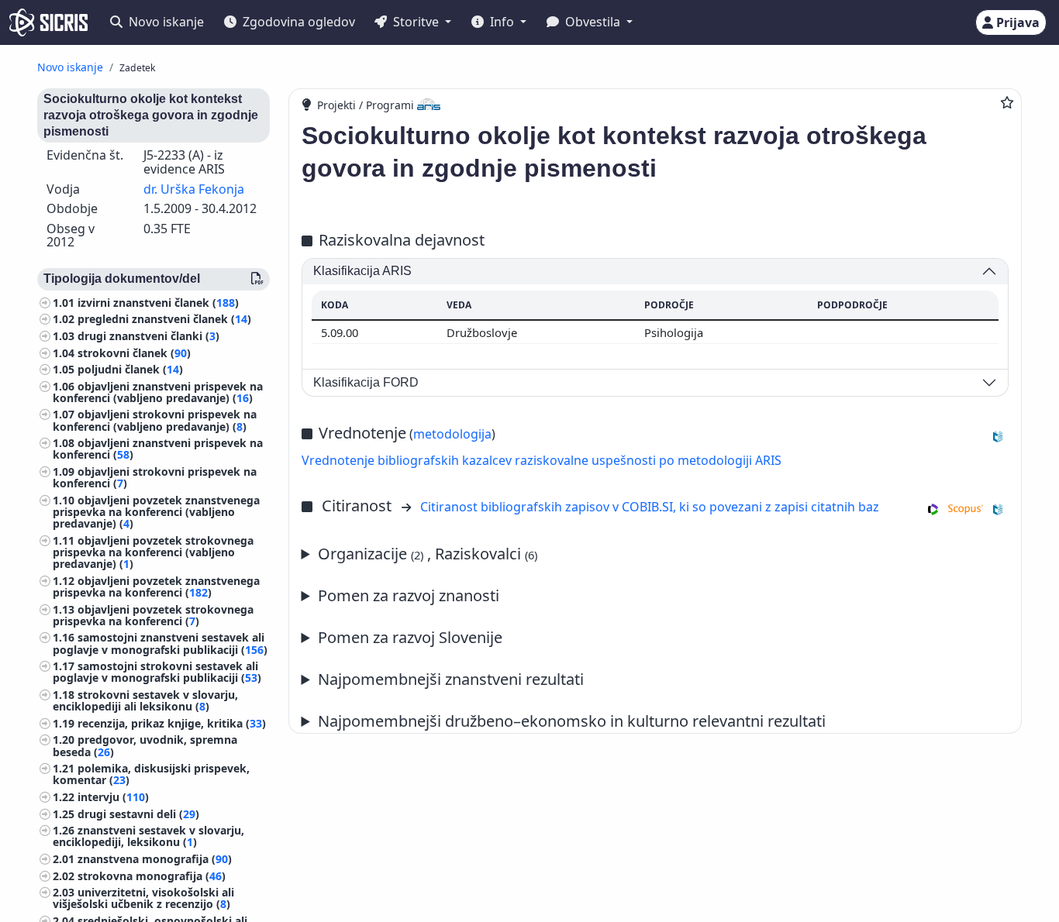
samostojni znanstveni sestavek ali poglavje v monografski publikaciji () (160, 644)
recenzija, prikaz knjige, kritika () (172, 723)
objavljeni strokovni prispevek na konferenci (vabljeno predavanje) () (155, 421)
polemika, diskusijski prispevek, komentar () (151, 775)
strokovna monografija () (152, 876)
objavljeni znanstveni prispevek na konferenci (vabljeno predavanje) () (158, 392)
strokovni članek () (134, 353)
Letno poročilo (531, 680)
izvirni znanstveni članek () (158, 302)
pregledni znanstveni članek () (164, 319)
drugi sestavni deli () (138, 814)
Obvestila (592, 21)
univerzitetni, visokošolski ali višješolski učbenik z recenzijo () (143, 899)
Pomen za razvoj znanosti (408, 595)
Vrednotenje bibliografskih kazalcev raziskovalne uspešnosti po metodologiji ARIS (541, 460)
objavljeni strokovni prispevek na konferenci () (155, 478)
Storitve (416, 21)
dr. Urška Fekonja (193, 189)
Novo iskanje (165, 21)
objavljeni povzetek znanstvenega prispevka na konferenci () (156, 586)
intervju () (113, 797)
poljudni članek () (130, 370)
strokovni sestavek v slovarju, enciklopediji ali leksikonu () (145, 700)
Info (502, 21)
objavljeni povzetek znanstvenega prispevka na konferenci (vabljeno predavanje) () (156, 512)
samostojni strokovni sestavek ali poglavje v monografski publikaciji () (157, 672)
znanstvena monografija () (155, 858)
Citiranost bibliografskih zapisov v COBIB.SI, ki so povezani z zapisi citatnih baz (649, 506)
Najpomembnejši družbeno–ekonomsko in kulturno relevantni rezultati (572, 720)
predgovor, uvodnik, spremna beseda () (145, 746)
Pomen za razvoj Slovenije (410, 637)
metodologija (452, 433)
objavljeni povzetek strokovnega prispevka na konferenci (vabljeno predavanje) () (153, 552)
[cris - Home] (48, 22)
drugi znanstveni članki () (148, 336)
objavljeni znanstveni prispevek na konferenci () (158, 449)
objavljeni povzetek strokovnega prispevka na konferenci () (153, 615)
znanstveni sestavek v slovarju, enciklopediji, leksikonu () (148, 837)
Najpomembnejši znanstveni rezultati (451, 679)
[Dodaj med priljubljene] (1007, 102)
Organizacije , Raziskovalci (427, 553)
